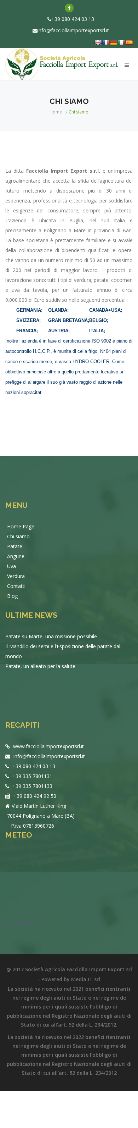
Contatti (16, 586)
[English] (98, 42)
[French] (105, 42)
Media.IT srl (85, 979)
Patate (14, 546)
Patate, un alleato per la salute (40, 666)
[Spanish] (129, 42)
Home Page (20, 526)
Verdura (16, 576)
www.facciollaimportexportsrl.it (48, 746)
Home (56, 112)
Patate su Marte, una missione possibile (51, 636)
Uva (11, 566)
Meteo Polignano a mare (25, 923)
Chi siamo (18, 536)
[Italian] (121, 42)
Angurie (15, 556)
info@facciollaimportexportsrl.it (73, 30)
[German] (113, 42)
